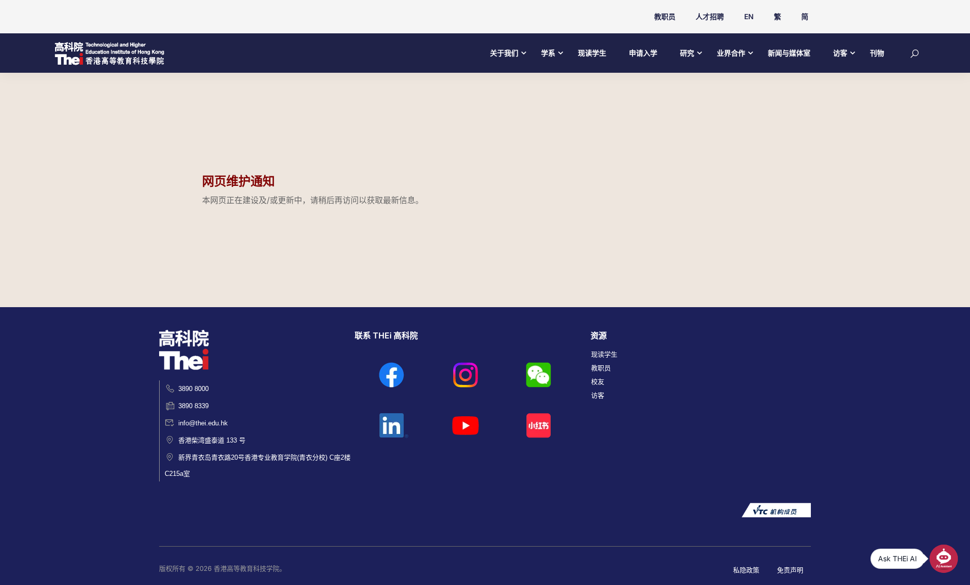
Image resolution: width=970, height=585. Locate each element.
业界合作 (731, 52)
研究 (687, 52)
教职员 (664, 16)
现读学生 (592, 52)
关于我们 (504, 52)
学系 (548, 52)
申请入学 (643, 52)
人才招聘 (710, 16)
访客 (840, 52)
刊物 (877, 52)
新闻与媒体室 (789, 52)
